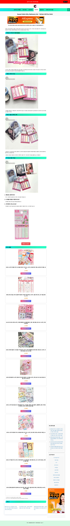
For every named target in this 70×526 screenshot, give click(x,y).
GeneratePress (39, 524)
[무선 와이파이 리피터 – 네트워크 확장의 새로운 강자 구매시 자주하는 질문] (26, 504)
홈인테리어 (42, 9)
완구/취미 (36, 9)
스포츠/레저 (30, 9)
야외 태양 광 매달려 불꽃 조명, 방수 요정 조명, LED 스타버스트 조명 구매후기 (57, 448)
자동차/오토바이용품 (49, 9)
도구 (56, 462)
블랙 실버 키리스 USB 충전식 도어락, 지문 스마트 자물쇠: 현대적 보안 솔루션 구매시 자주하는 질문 (11, 508)
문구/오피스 (56, 465)
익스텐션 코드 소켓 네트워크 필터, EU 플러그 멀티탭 (13, 497)
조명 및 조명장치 (56, 477)
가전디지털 (24, 9)
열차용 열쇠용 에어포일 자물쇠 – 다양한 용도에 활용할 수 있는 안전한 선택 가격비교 (40, 508)
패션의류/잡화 (56, 482)
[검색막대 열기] (68, 9)
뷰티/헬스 (56, 467)
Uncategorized (56, 457)
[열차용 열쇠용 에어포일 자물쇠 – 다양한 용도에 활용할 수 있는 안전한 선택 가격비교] (40, 504)
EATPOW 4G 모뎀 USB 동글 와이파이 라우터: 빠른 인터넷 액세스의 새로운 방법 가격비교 (57, 443)
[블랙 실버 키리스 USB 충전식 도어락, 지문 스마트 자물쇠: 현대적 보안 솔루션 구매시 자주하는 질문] (11, 504)
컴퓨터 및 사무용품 (17, 9)
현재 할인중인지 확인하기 (25, 273)
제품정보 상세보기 (25, 243)
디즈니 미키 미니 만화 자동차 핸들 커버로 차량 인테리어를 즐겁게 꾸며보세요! (17, 498)
